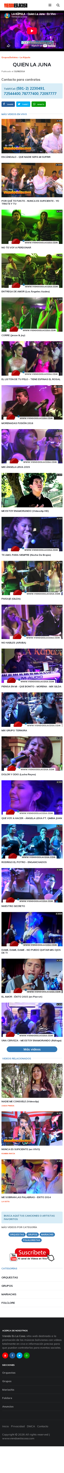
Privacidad (18, 1426)
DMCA (31, 1426)
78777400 (30, 93)
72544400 (12, 93)
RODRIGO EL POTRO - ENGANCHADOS (24, 862)
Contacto (42, 1426)
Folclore (8, 1302)
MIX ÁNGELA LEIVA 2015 (15, 466)
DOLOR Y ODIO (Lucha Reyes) (18, 774)
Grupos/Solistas (9, 57)
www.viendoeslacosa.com (18, 1438)
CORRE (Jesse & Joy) (13, 335)
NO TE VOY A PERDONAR (16, 247)
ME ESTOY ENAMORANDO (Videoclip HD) (25, 510)
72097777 (48, 93)
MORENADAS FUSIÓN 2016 (17, 423)
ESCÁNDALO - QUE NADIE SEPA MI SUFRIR (25, 156)
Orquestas (9, 1277)
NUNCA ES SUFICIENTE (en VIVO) (20, 1149)
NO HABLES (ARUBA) (13, 642)
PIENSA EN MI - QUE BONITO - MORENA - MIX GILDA (31, 686)
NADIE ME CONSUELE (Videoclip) (20, 1101)
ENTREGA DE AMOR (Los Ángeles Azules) (25, 291)
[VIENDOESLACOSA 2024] (15, 5)
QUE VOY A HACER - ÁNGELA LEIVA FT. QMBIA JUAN (31, 818)
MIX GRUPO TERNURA (14, 730)
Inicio (5, 1426)
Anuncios (8, 1406)
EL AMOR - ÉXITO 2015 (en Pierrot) (21, 996)
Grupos (7, 1285)
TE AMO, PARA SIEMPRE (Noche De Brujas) (26, 554)
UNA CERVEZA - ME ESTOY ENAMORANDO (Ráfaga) (31, 1040)
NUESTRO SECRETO (13, 906)
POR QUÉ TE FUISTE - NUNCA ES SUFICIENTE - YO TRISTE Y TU (30, 202)
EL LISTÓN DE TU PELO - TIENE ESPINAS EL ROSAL (30, 379)
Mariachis (8, 1294)
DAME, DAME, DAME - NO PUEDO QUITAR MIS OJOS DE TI (31, 951)
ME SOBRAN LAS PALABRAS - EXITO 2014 (26, 1197)
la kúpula (25, 57)
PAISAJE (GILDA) (11, 598)
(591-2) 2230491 (30, 88)
